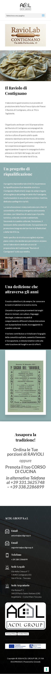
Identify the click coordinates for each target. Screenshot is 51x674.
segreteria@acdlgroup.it (22, 547)
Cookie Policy (23, 634)
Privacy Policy (11, 634)
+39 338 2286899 (19, 559)
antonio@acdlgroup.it (21, 535)
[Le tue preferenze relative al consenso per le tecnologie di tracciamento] (46, 669)
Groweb (37, 662)
